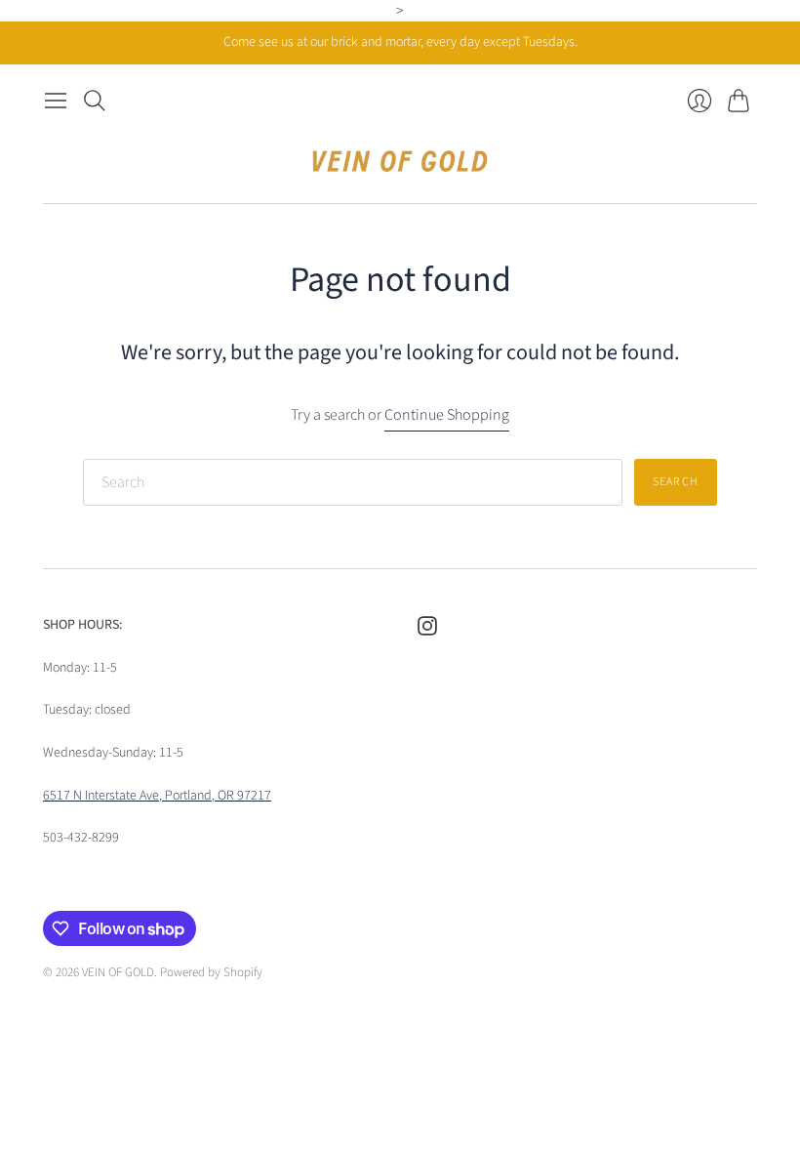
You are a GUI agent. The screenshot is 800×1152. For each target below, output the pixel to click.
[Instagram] (427, 630)
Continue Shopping (446, 415)
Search (676, 481)
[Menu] (55, 100)
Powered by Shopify (211, 972)
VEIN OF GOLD (118, 972)
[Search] (94, 100)
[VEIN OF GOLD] (400, 161)
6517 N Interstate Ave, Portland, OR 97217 (157, 795)
